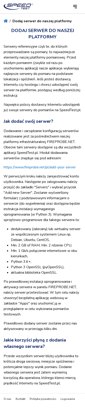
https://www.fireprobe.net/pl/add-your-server (40, 167)
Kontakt (20, 399)
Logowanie (68, 399)
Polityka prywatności (43, 399)
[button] (75, 6)
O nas (7, 399)
